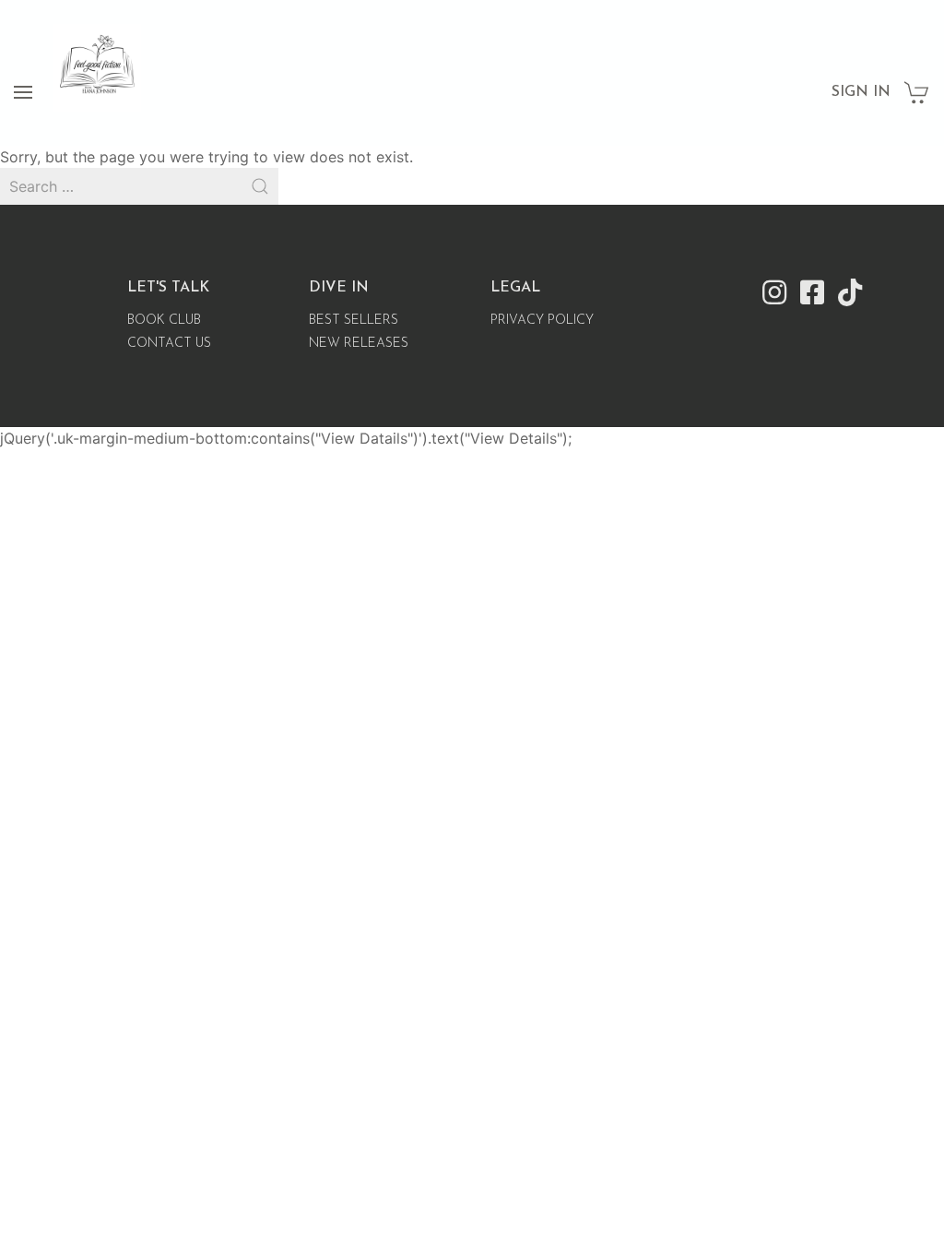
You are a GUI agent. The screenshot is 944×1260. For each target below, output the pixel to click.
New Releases (358, 344)
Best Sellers (353, 320)
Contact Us (169, 344)
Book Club (164, 320)
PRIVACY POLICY (542, 320)
